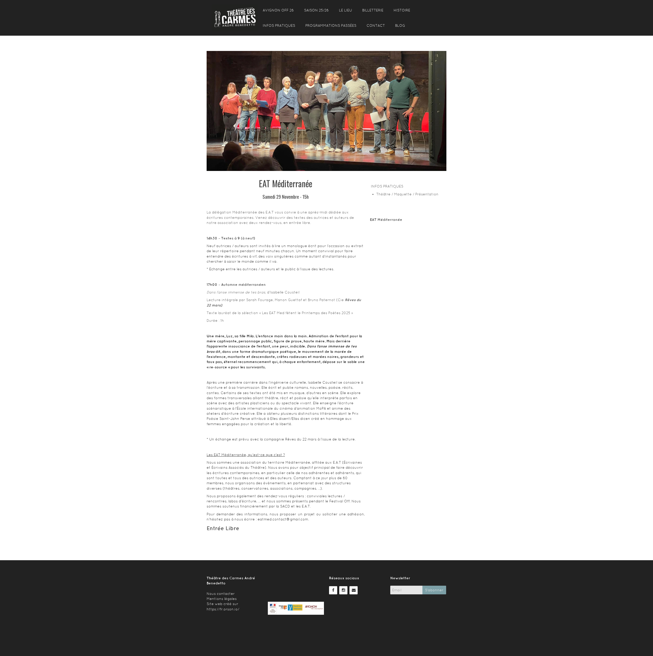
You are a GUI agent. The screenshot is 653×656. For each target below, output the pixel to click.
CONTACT (376, 25)
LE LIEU (345, 10)
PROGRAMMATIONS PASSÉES (330, 25)
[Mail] (353, 590)
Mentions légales (222, 599)
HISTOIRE (402, 10)
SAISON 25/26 (316, 10)
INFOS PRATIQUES (279, 25)
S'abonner (434, 590)
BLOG (400, 25)
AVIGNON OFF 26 (278, 10)
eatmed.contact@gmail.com (283, 519)
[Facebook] (333, 590)
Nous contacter (221, 594)
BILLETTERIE (372, 10)
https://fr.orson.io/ (223, 609)
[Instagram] (343, 590)
